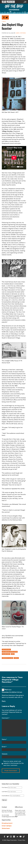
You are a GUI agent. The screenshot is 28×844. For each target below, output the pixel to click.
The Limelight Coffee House (10, 651)
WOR (13, 654)
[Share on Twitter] (7, 17)
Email (4, 746)
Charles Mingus (7, 586)
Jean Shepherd (6, 649)
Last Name (4, 791)
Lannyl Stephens (20, 33)
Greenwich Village (7, 658)
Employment (7, 823)
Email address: (6, 795)
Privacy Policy (21, 840)
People (16, 658)
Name (4, 739)
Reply (4, 701)
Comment (5, 718)
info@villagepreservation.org (9, 816)
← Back (4, 21)
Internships (6, 825)
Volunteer (6, 828)
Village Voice (6, 654)
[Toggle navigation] (25, 1)
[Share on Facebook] (4, 17)
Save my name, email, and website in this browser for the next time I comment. (13, 763)
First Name (5, 787)
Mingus (9, 588)
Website (4, 754)
